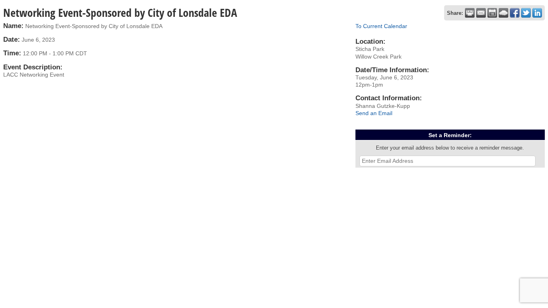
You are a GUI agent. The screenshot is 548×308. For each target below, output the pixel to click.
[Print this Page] (470, 13)
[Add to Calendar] (492, 13)
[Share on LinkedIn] (537, 13)
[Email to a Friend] (481, 13)
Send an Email (373, 113)
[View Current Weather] (503, 13)
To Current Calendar (381, 26)
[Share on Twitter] (526, 13)
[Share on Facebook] (515, 13)
